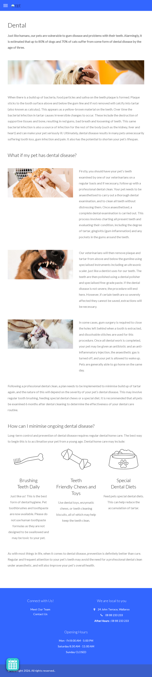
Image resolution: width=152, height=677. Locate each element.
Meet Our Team (40, 609)
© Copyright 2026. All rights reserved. (31, 670)
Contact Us (40, 614)
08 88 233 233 (114, 615)
